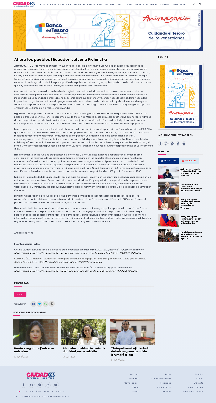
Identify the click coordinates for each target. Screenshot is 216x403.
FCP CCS (48, 391)
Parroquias (63, 4)
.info (19, 391)
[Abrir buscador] (200, 4)
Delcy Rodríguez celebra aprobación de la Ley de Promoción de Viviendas (190, 203)
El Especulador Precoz (160, 378)
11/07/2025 (119, 359)
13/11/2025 (70, 356)
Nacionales (79, 4)
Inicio (42, 4)
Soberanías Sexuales (193, 391)
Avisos (168, 374)
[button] (180, 96)
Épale (38, 391)
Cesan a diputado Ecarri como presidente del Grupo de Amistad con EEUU (191, 187)
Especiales (165, 383)
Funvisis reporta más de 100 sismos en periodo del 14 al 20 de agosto (191, 235)
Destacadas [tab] (170, 160)
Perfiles (153, 4)
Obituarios (166, 391)
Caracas (51, 4)
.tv (25, 391)
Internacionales (95, 4)
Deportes (109, 4)
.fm (31, 391)
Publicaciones (179, 4)
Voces (130, 4)
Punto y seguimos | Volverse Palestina (34, 349)
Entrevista (198, 383)
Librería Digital (164, 387)
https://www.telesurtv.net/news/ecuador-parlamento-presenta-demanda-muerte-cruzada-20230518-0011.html (75, 271)
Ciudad (199, 378)
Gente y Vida (141, 4)
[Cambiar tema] (194, 4)
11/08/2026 (22, 356)
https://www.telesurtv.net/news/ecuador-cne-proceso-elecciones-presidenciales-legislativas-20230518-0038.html (77, 253)
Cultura (120, 4)
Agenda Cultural (195, 387)
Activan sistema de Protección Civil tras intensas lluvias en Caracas (190, 172)
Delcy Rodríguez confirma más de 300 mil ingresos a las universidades (191, 219)
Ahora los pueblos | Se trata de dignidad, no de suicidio (84, 349)
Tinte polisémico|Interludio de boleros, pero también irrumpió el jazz (130, 351)
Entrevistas (165, 4)
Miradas (199, 374)
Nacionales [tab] (190, 160)
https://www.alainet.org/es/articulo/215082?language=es (70, 262)
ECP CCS (60, 391)
